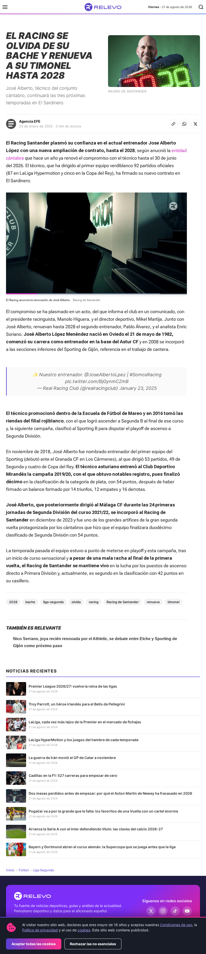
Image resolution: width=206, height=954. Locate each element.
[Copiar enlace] (173, 123)
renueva (153, 602)
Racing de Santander (123, 602)
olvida (76, 602)
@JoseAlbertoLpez (105, 374)
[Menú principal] (5, 7)
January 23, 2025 (138, 388)
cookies (84, 930)
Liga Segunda (43, 870)
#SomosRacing (146, 374)
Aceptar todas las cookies (34, 944)
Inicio (10, 870)
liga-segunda (53, 602)
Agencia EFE (29, 121)
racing (93, 602)
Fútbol (24, 870)
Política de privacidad (40, 930)
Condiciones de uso (176, 925)
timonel (173, 602)
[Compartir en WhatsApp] (184, 123)
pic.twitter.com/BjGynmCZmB (97, 381)
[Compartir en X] (195, 123)
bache (30, 602)
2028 (13, 602)
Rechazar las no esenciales (93, 944)
